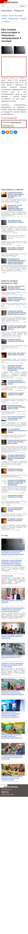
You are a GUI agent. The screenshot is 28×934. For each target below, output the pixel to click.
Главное (4, 16)
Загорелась (5, 78)
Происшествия (13, 18)
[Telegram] (11, 132)
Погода (4, 18)
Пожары (23, 18)
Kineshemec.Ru (15, 122)
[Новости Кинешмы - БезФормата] (9, 2)
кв (6, 82)
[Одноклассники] (7, 132)
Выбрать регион (5, 792)
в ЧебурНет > (6, 21)
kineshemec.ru (7, 55)
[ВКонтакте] (3, 132)
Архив (11, 16)
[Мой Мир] (15, 132)
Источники (18, 16)
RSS (12, 794)
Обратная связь (5, 791)
